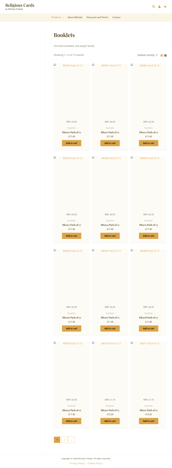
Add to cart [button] (71, 143)
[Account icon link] (159, 6)
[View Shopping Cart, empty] (165, 7)
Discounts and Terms (97, 17)
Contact (116, 17)
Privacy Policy (77, 463)
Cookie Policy (95, 463)
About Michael (75, 17)
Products (56, 17)
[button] (153, 7)
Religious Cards (19, 5)
